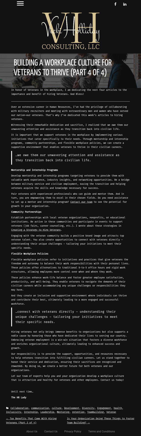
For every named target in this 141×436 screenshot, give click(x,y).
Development (71, 408)
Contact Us (50, 431)
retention (78, 412)
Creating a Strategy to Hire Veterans (36, 229)
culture (56, 408)
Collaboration (19, 408)
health (118, 408)
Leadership (47, 412)
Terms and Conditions (101, 431)
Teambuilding (95, 412)
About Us (31, 431)
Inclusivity (13, 412)
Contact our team (81, 202)
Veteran (111, 412)
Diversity (88, 408)
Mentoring (63, 412)
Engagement (104, 408)
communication (40, 408)
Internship (31, 412)
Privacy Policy (72, 431)
